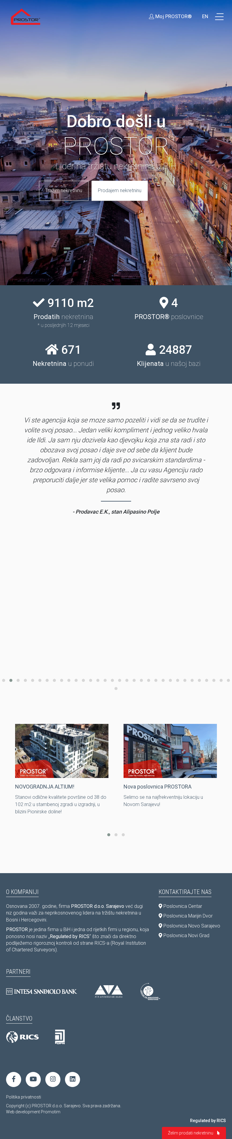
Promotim (50, 1111)
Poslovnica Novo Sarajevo (191, 926)
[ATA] (108, 991)
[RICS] (22, 1037)
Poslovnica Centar (182, 906)
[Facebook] (13, 1079)
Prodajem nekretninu (119, 191)
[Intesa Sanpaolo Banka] (41, 991)
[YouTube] (33, 1079)
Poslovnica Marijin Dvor (187, 916)
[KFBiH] (60, 1037)
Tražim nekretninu (63, 191)
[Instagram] (52, 1079)
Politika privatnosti (23, 1097)
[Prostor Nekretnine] (25, 17)
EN (205, 16)
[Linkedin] (72, 1079)
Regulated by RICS (208, 1120)
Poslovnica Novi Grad (185, 935)
